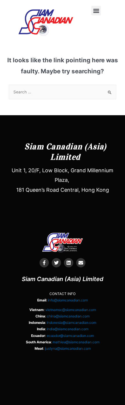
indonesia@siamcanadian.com (71, 322)
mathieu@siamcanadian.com (76, 342)
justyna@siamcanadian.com (68, 348)
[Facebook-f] (44, 262)
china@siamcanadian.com (68, 316)
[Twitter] (56, 262)
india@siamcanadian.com (67, 329)
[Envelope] (80, 262)
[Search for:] (62, 92)
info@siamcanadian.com (68, 300)
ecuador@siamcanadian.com (70, 335)
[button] (96, 10)
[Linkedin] (68, 262)
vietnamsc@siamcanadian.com (70, 310)
